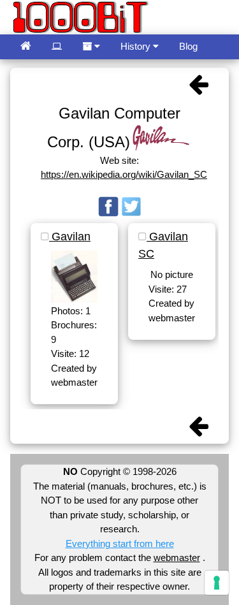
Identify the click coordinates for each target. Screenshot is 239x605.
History (136, 46)
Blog (188, 46)
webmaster (177, 557)
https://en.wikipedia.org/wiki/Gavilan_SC (124, 174)
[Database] (56, 46)
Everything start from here (120, 543)
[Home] (25, 46)
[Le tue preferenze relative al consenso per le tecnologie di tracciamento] (217, 583)
